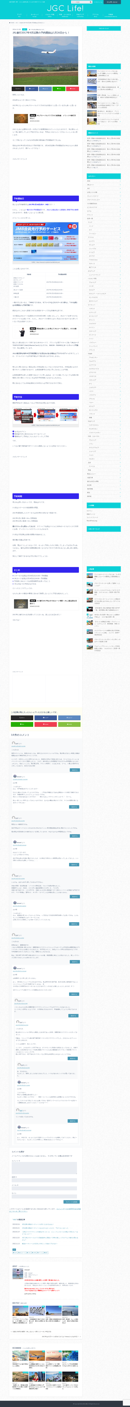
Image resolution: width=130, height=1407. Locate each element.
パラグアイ (92, 395)
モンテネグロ (93, 297)
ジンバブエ (92, 248)
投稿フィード (91, 514)
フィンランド (93, 346)
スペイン (92, 327)
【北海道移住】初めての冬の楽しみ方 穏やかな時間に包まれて (108, 80)
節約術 (89, 496)
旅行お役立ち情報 (93, 481)
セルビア (92, 290)
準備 (89, 470)
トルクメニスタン (94, 432)
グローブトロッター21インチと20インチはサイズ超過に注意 (107, 640)
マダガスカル (93, 260)
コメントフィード (92, 517)
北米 (89, 462)
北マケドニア (93, 301)
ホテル (89, 211)
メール (15, 1185)
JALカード (22, 1252)
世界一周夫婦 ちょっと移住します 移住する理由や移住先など (108, 96)
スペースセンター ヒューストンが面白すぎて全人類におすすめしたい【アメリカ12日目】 (107, 601)
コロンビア (92, 380)
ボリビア (92, 406)
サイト (14, 1193)
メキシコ (92, 414)
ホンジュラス (93, 410)
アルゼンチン (93, 357)
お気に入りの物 (92, 192)
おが (21, 1110)
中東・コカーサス (93, 436)
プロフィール (98, 2)
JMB (34, 1252)
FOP (15, 1252)
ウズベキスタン (94, 425)
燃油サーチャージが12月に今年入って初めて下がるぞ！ (40, 1243)
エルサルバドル (94, 368)
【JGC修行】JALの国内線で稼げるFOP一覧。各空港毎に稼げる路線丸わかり (107, 609)
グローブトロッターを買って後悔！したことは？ (107, 584)
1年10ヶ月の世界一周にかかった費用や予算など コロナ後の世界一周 (107, 616)
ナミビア (92, 252)
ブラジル (92, 399)
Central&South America (111, 15)
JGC (14, 1219)
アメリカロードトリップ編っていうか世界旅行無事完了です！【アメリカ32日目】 (108, 105)
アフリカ (91, 237)
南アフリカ (92, 267)
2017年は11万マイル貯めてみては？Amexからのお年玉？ (60, 1336)
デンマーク (92, 335)
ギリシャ (92, 320)
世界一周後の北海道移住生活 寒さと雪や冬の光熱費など (108, 88)
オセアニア (91, 271)
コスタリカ (92, 376)
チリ (90, 384)
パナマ (91, 391)
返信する (74, 770)
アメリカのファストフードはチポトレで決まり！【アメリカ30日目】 (108, 121)
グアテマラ (92, 372)
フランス (92, 350)
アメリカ (92, 466)
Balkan (49, 15)
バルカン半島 (92, 278)
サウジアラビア (94, 447)
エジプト (92, 241)
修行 (46, 1252)
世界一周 (90, 218)
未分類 (89, 485)
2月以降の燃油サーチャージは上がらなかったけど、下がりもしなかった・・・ (47, 1228)
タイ (90, 230)
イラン (91, 444)
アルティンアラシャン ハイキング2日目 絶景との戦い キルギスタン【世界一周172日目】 (107, 648)
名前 (14, 1177)
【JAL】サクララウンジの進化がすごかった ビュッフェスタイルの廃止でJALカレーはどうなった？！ (50, 1233)
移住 (88, 492)
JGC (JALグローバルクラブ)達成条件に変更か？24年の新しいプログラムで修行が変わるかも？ (50, 1239)
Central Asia (80, 15)
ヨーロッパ (91, 305)
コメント (16, 1161)
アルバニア (92, 282)
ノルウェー (92, 342)
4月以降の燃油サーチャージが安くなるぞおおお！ (38, 1224)
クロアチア (92, 323)
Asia (19, 15)
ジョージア (92, 451)
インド (91, 226)
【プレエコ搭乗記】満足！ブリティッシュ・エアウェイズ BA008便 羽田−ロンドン (107, 624)
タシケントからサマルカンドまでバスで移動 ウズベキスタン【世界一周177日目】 (107, 592)
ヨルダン (92, 459)
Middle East (65, 15)
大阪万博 (90, 477)
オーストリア (93, 316)
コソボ (91, 286)
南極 (90, 417)
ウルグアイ (92, 361)
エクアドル (92, 365)
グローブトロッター (93, 200)
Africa (95, 15)
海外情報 (90, 489)
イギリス (92, 308)
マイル (40, 1252)
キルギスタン (93, 429)
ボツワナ (92, 256)
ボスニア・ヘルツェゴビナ (97, 293)
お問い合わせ (113, 2)
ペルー (91, 402)
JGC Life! (85, 1404)
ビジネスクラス (92, 207)
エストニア (92, 312)
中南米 (90, 353)
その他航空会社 (92, 203)
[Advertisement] (45, 177)
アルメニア (92, 440)
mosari (27, 1270)
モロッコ (92, 263)
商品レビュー (91, 474)
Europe (34, 15)
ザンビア (92, 245)
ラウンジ (90, 215)
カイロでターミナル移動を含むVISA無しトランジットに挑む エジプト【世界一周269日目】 (107, 633)
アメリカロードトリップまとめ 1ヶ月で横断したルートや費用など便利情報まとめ (108, 73)
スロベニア (92, 331)
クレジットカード (93, 196)
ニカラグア (92, 387)
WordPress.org (92, 521)
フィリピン (92, 233)
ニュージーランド (94, 275)
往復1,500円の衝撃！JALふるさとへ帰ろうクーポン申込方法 (32, 1331)
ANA (88, 181)
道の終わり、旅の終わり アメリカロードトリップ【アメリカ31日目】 (108, 113)
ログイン (89, 511)
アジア (90, 222)
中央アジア (91, 421)
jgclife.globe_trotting (30, 1294)
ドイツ (91, 338)
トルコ (91, 455)
